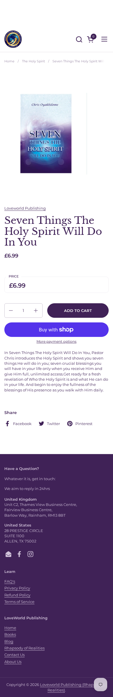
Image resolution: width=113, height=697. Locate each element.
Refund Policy (17, 595)
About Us (12, 661)
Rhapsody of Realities (24, 648)
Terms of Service (19, 601)
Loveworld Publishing (25, 208)
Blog (8, 641)
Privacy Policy (17, 588)
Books (10, 634)
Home (10, 627)
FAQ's (9, 581)
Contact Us (14, 654)
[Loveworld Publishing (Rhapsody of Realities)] (13, 39)
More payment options (56, 341)
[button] (79, 39)
